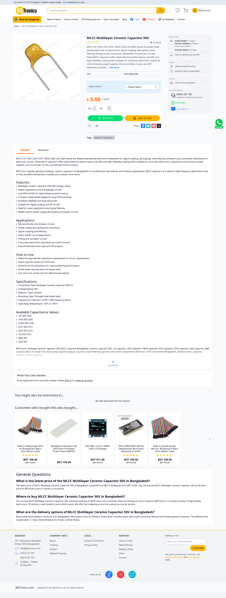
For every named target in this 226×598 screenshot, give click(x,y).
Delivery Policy (126, 549)
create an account (84, 380)
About (53, 540)
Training (54, 545)
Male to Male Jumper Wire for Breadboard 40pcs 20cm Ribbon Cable (30, 449)
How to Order (71, 19)
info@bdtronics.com (75, 2)
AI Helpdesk (168, 19)
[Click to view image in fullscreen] (47, 67)
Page (136, 19)
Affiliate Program (58, 553)
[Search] (161, 10)
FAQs (121, 553)
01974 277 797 (27, 553)
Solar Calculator (111, 19)
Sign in (68, 380)
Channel (151, 19)
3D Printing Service (90, 19)
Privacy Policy (91, 545)
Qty (90, 108)
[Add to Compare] (96, 125)
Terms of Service (194, 557)
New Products (54, 19)
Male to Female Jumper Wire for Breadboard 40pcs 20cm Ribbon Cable (164, 449)
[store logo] (26, 10)
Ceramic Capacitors (104, 137)
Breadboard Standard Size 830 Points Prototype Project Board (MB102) (64, 449)
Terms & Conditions (94, 540)
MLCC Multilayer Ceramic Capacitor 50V (39, 26)
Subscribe (198, 548)
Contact (181, 19)
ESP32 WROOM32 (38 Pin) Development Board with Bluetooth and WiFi (131, 449)
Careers (53, 549)
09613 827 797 (27, 557)
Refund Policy (126, 545)
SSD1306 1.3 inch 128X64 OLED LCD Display (97, 447)
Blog (125, 19)
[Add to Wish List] (89, 125)
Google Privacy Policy (174, 557)
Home (16, 26)
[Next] (209, 439)
